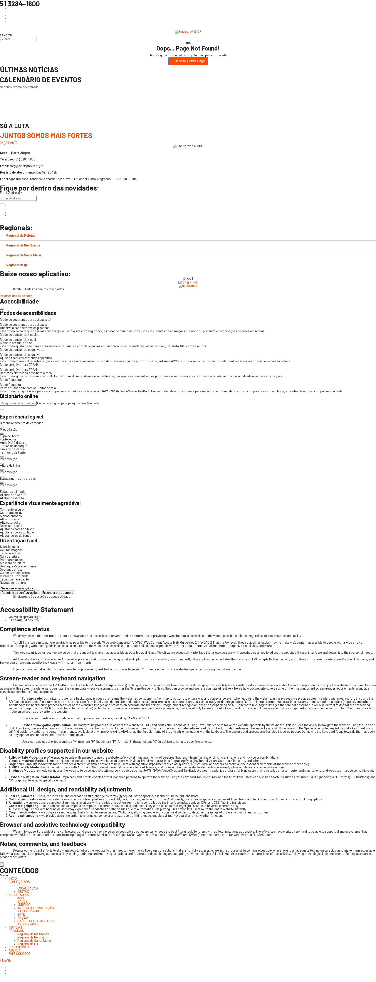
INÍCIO (13, 878)
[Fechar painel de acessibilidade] (1, 309)
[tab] (188, 236)
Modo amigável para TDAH (18, 364)
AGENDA (15, 950)
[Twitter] (10, 212)
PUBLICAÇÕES (19, 947)
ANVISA (22, 918)
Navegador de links (13, 582)
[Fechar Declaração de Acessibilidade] (1, 604)
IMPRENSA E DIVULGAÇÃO (35, 908)
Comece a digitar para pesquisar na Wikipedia (68, 403)
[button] (1, 409)
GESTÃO (23, 891)
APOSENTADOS (28, 924)
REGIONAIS (16, 931)
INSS (20, 898)
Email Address (11, 192)
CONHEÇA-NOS (19, 882)
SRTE (21, 914)
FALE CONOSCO (19, 953)
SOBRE (22, 885)
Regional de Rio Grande (23, 245)
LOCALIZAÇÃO (27, 888)
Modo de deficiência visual (18, 334)
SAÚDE (22, 901)
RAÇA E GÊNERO (28, 911)
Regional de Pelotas (20, 235)
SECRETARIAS (19, 895)
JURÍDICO (23, 904)
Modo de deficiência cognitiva (20, 349)
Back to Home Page (189, 61)
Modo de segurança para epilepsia (24, 319)
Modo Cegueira (11, 379)
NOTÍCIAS (15, 927)
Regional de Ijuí (17, 265)
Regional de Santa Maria (24, 255)
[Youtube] (10, 215)
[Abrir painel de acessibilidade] (1, 864)
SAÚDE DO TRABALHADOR (36, 921)
